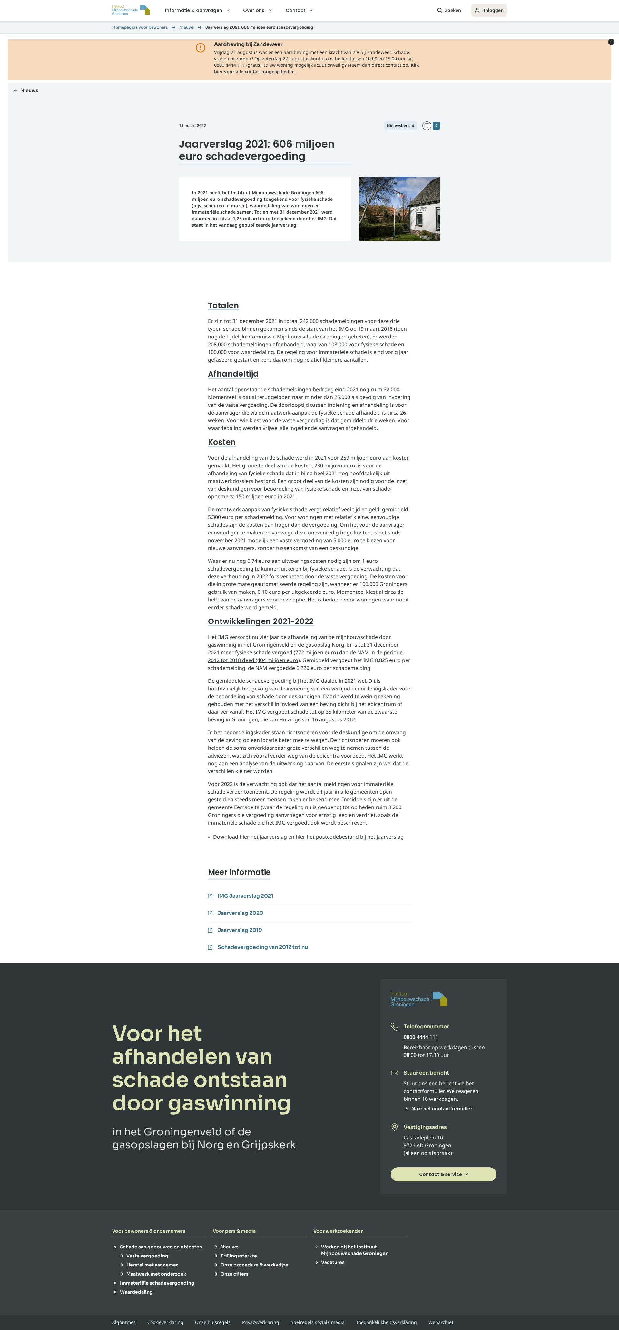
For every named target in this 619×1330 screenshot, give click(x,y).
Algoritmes (124, 1322)
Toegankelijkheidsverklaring (386, 1322)
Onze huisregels (213, 1322)
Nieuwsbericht (401, 125)
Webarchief (440, 1322)
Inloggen (494, 10)
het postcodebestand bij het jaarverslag (355, 836)
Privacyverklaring (260, 1322)
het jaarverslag (269, 836)
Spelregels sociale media (318, 1322)
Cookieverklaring (165, 1322)
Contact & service (440, 1174)
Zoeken (453, 10)
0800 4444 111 (421, 1037)
